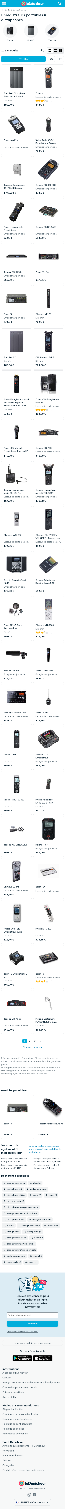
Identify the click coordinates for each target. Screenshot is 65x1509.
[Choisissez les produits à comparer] (51, 59)
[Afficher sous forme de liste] (55, 50)
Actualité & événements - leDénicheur (23, 1445)
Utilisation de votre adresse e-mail (22, 1331)
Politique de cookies (13, 1428)
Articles (6, 1460)
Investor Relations (12, 1455)
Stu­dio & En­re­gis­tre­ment (15, 10)
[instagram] (29, 1495)
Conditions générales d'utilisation (20, 1414)
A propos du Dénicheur (15, 1372)
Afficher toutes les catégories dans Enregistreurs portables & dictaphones (44, 1149)
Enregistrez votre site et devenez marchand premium (31, 1382)
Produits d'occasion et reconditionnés (23, 1470)
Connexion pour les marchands (19, 1387)
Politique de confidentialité (17, 1423)
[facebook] (34, 1495)
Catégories (8, 1465)
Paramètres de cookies (15, 1433)
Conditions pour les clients (17, 1418)
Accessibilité (9, 1397)
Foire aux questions (13, 1392)
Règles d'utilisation (12, 1409)
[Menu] (3, 3)
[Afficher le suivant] (40, 1041)
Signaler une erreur (32, 1047)
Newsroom (8, 1450)
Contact (6, 1377)
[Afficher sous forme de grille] (50, 50)
